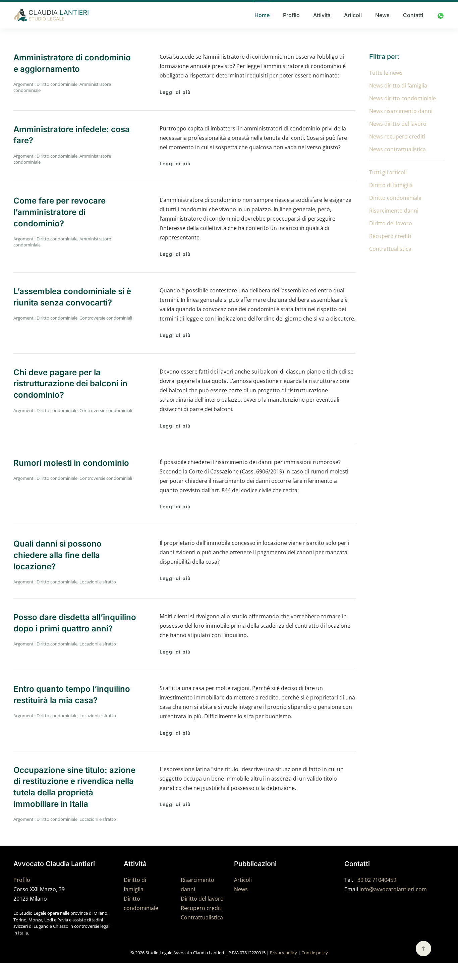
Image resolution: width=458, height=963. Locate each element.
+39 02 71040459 (375, 880)
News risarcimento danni (401, 111)
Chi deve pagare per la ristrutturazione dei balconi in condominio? (70, 383)
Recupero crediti (390, 236)
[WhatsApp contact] (441, 15)
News (382, 15)
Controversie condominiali (105, 318)
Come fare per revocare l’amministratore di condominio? (59, 212)
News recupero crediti (397, 136)
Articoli (353, 15)
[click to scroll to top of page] (423, 948)
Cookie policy (314, 953)
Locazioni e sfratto (97, 582)
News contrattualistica (397, 149)
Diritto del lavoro (390, 223)
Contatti (413, 15)
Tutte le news (386, 72)
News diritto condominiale (402, 98)
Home (262, 15)
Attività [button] (322, 15)
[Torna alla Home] (51, 15)
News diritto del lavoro (397, 123)
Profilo (291, 15)
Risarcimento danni (393, 210)
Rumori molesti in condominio (71, 463)
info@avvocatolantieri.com (393, 889)
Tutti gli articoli (388, 172)
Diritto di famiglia (391, 185)
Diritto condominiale (57, 84)
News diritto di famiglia (398, 85)
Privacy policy (283, 953)
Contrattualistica (390, 248)
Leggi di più (175, 92)
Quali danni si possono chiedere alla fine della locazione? (57, 555)
